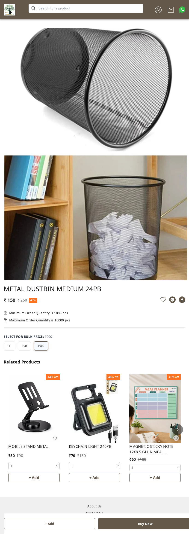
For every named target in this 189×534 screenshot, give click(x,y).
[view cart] (170, 9)
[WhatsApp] (172, 299)
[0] (170, 9)
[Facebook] (182, 299)
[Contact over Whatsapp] (182, 9)
